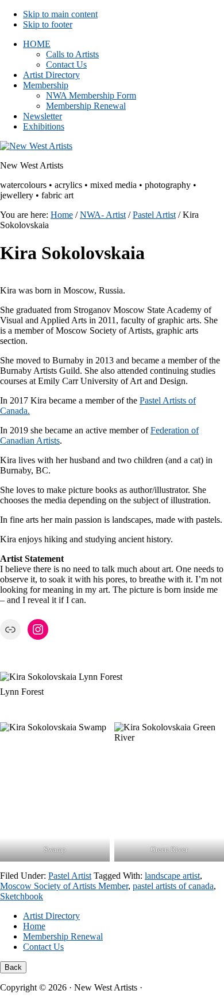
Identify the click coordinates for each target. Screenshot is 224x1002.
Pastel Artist (69, 875)
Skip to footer (47, 24)
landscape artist (172, 875)
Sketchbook (21, 896)
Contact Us (43, 947)
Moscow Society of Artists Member (64, 886)
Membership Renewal (63, 936)
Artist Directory (51, 916)
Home (34, 926)
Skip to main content (60, 14)
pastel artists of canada (173, 886)
